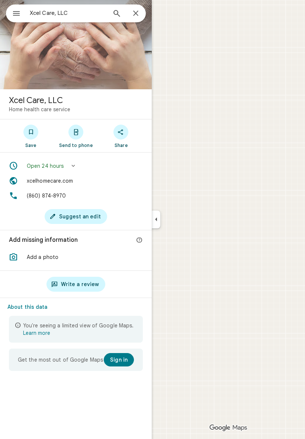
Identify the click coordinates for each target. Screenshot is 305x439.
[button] (76, 165)
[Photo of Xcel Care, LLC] (76, 44)
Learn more (36, 333)
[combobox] (68, 13)
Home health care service (39, 109)
